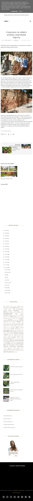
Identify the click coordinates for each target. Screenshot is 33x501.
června (6, 285)
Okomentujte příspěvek (26, 40)
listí (22, 323)
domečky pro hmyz (12, 312)
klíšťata (17, 320)
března (6, 292)
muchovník (11, 325)
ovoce (12, 328)
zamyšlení (21, 344)
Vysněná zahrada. (19, 490)
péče (7, 331)
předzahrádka (12, 331)
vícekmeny (17, 341)
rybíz (10, 334)
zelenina (5, 346)
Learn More (14, 11)
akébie (11, 306)
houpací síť (14, 315)
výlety (22, 341)
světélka (14, 337)
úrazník (14, 349)
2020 (6, 246)
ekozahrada (7, 314)
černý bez (5, 350)
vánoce (12, 341)
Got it (20, 11)
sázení (18, 337)
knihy (21, 320)
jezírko (10, 320)
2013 (6, 265)
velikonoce (11, 340)
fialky (16, 314)
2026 (6, 230)
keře (14, 320)
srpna (6, 280)
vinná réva (17, 340)
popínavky (19, 330)
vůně (15, 343)
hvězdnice (8, 316)
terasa (22, 337)
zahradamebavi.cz (7, 415)
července (7, 282)
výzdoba (8, 343)
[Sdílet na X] (8, 134)
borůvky (18, 307)
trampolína (6, 339)
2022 (6, 241)
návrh (17, 327)
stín (12, 336)
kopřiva (10, 321)
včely (12, 343)
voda (22, 340)
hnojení (10, 315)
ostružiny (8, 328)
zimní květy (13, 347)
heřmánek (5, 315)
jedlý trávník (16, 318)
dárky (18, 312)
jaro (16, 317)
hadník (21, 314)
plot (8, 330)
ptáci (4, 331)
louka (4, 324)
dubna (6, 290)
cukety (22, 310)
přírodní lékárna (6, 333)
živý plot (15, 352)
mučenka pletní (20, 325)
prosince (7, 269)
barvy (18, 306)
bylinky (10, 310)
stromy (9, 336)
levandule (14, 323)
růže (12, 334)
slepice (15, 334)
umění (7, 340)
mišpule (11, 324)
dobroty (5, 312)
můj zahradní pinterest (8, 424)
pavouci (21, 328)
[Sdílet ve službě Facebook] (6, 134)
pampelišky (17, 328)
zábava (9, 349)
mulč (15, 325)
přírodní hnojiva (19, 331)
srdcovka (5, 336)
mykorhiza (5, 327)
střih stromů (17, 336)
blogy (14, 307)
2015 (6, 259)
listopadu (7, 272)
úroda (17, 349)
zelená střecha (6, 347)
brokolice (9, 309)
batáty (22, 306)
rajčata (11, 333)
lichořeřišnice (18, 323)
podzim (11, 330)
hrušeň (21, 315)
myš (9, 327)
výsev (4, 343)
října (6, 275)
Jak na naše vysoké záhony (16, 374)
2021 (6, 243)
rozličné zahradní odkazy (9, 427)
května (6, 287)
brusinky (13, 309)
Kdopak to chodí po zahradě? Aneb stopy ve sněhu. (15, 399)
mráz (8, 325)
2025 (6, 233)
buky (17, 309)
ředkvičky (16, 350)
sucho (22, 336)
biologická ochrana (7, 307)
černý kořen (11, 350)
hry (4, 317)
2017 (6, 254)
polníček (14, 330)
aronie (15, 306)
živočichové (10, 352)
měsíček (13, 327)
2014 (6, 262)
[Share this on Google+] (11, 134)
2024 (6, 235)
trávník (11, 339)
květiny (18, 321)
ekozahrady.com (7, 418)
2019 (6, 249)
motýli (19, 324)
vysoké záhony (7, 341)
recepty (5, 334)
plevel (4, 330)
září (6, 277)
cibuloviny (16, 310)
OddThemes (16, 492)
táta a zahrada (16, 339)
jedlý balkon (10, 318)
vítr (20, 341)
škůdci (5, 352)
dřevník (21, 312)
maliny (7, 324)
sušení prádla (7, 130)
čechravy (21, 349)
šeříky (22, 350)
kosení (14, 321)
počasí (22, 330)
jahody (12, 317)
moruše (15, 324)
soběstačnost (20, 334)
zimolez (5, 349)
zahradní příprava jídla (12, 344)
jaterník (19, 316)
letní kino (9, 323)
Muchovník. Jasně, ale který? (16, 366)
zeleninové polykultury (16, 346)
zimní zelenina (20, 347)
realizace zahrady (18, 333)
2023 (6, 238)
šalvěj (19, 350)
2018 (6, 251)
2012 (6, 267)
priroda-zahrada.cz (7, 421)
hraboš (18, 315)
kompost (5, 321)
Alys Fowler (6, 306)
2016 (6, 257)
